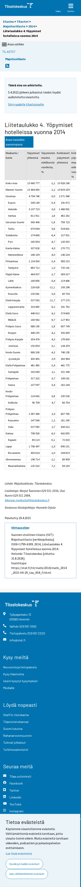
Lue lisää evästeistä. (19, 853)
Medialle (9, 688)
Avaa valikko (15, 44)
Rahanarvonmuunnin (17, 735)
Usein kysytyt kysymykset (20, 681)
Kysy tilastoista (13, 674)
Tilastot (23, 21)
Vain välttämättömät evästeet (26, 874)
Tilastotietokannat (16, 722)
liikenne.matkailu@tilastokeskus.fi (27, 500)
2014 (31, 26)
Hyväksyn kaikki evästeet (24, 864)
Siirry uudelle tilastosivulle (26, 104)
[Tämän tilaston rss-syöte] (7, 67)
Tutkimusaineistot (15, 749)
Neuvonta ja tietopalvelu (20, 667)
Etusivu (8, 21)
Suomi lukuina (12, 728)
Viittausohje (20, 528)
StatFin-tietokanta (16, 715)
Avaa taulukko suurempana (15, 142)
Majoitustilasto (14, 26)
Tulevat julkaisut (14, 742)
